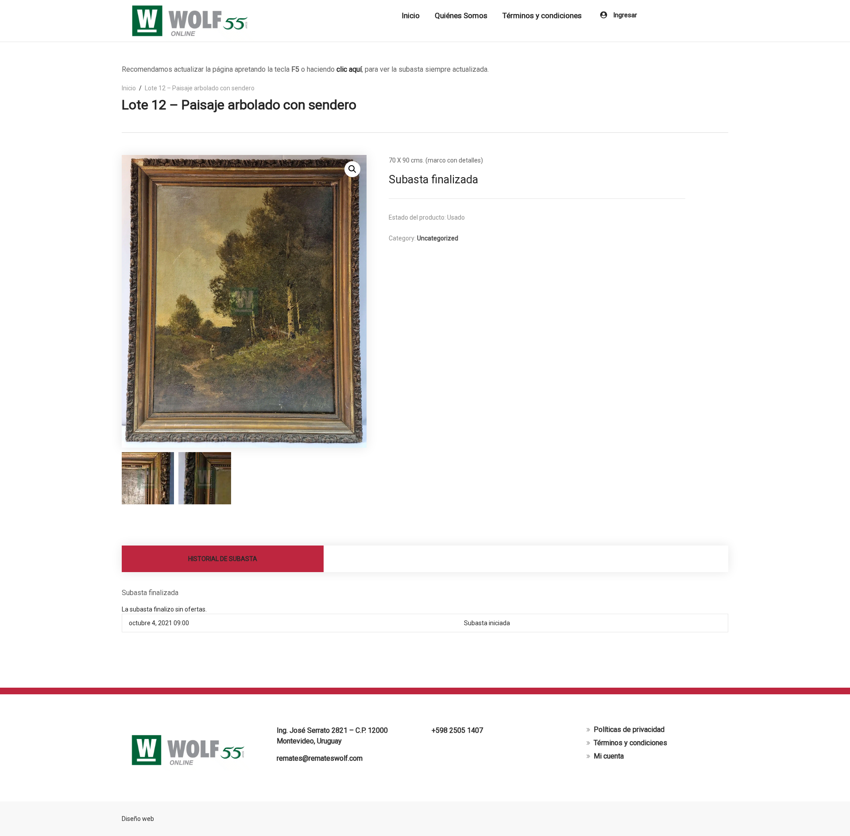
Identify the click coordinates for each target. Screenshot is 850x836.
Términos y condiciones (542, 15)
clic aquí (349, 69)
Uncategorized (437, 238)
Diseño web (138, 818)
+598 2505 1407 (457, 730)
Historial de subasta (222, 558)
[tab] (223, 559)
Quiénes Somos (461, 15)
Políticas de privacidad (629, 729)
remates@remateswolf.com (320, 758)
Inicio (411, 15)
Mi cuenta (609, 756)
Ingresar (624, 15)
